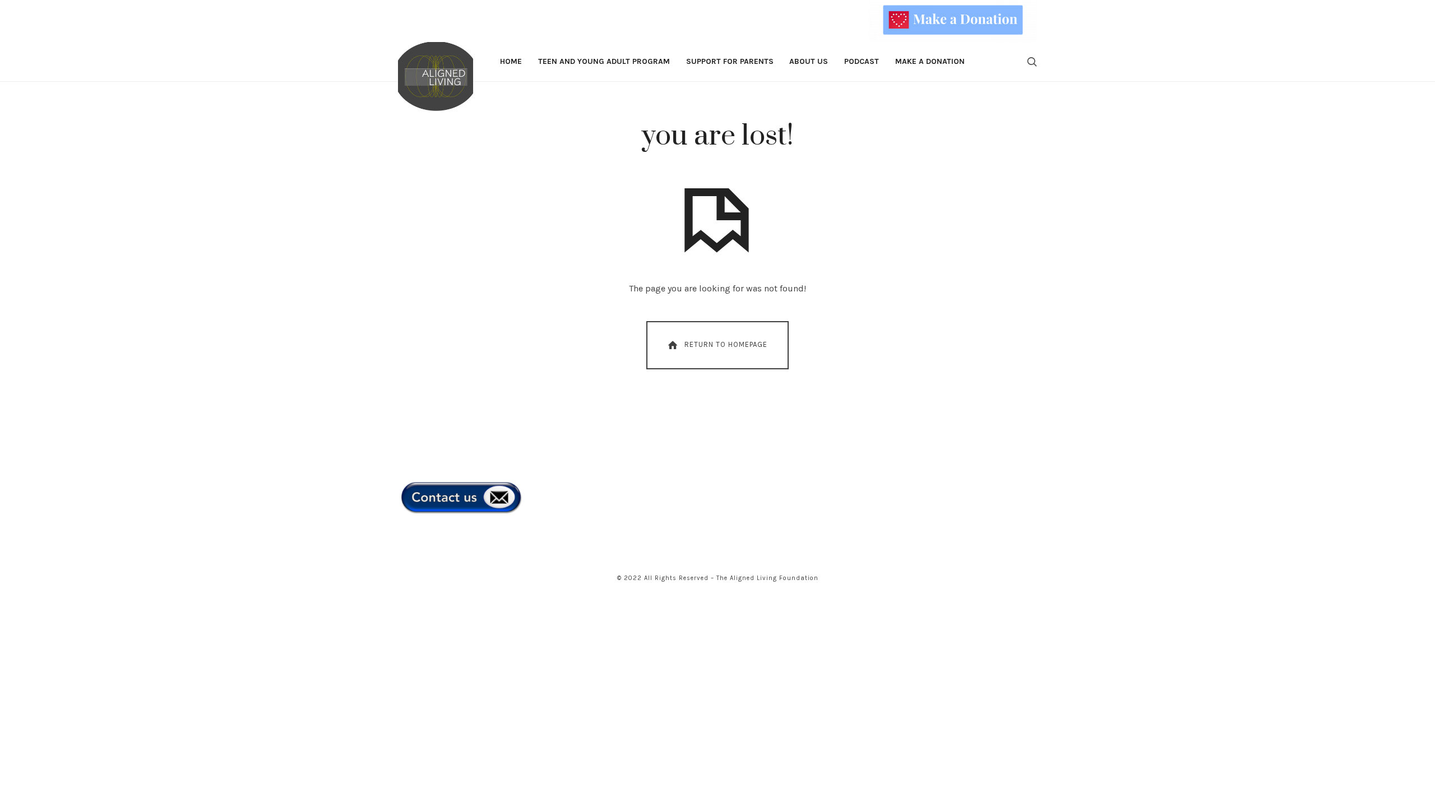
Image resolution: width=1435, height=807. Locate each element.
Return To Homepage (725, 344)
